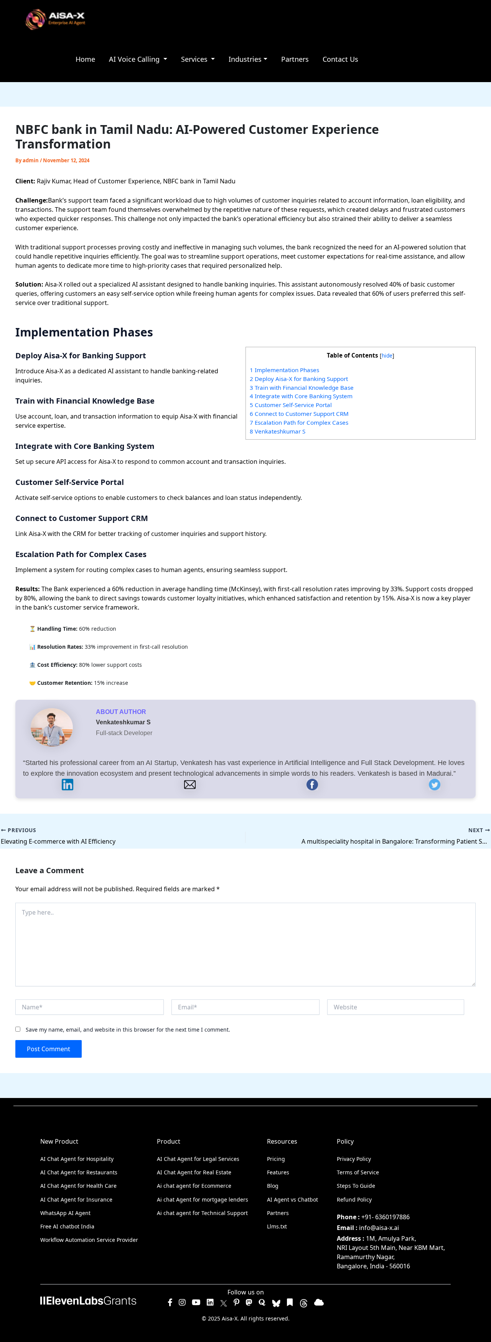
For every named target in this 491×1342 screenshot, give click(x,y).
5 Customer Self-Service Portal (291, 405)
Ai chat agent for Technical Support (202, 1213)
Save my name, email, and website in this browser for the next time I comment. (128, 1029)
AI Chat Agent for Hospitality (77, 1158)
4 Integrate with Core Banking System (301, 396)
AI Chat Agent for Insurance (76, 1199)
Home (85, 59)
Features (278, 1172)
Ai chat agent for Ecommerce (194, 1185)
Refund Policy (354, 1199)
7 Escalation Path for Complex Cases (299, 422)
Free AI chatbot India (67, 1226)
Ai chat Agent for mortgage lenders (202, 1199)
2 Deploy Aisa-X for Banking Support (299, 378)
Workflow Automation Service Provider (89, 1239)
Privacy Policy (354, 1158)
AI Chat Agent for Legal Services (198, 1158)
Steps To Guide (356, 1185)
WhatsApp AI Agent (65, 1213)
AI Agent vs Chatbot (292, 1199)
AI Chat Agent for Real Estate (194, 1172)
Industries (245, 59)
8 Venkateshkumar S (277, 431)
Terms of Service (358, 1172)
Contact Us (340, 59)
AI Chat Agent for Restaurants (78, 1172)
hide (387, 355)
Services (195, 59)
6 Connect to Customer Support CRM (299, 413)
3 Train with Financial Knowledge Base (302, 387)
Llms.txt (277, 1226)
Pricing (276, 1158)
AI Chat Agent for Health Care (78, 1185)
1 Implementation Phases (284, 370)
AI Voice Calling (135, 59)
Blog (272, 1185)
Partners (295, 59)
